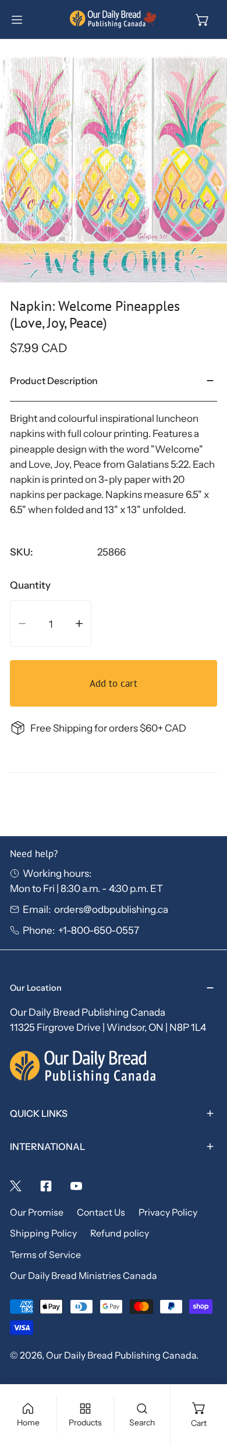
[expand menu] (17, 20)
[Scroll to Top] (204, 1380)
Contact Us (101, 1212)
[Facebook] (46, 1186)
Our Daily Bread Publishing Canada (121, 1355)
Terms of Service (45, 1254)
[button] (202, 19)
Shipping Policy (43, 1233)
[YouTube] (76, 1186)
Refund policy (119, 1233)
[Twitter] (16, 1186)
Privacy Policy (168, 1212)
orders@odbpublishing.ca (111, 909)
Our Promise (36, 1212)
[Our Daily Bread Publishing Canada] (113, 19)
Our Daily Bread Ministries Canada (83, 1275)
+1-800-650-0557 (98, 930)
